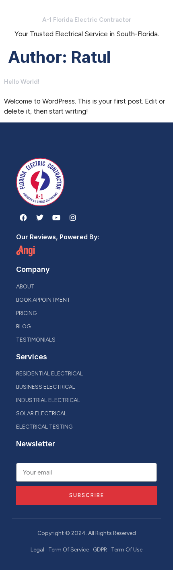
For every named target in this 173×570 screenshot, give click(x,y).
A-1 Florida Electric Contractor (86, 19)
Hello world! (21, 81)
